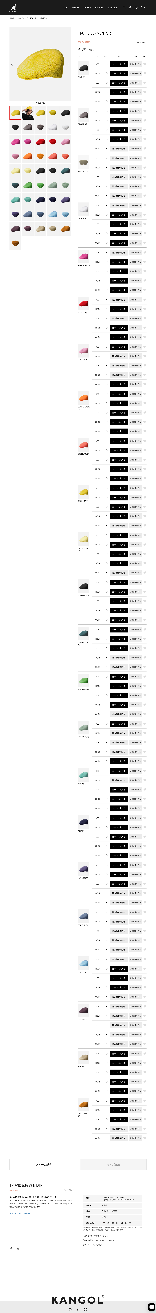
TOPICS (87, 7)
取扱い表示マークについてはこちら (97, 1240)
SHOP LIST (112, 7)
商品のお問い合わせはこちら (94, 1236)
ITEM (65, 7)
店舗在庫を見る (135, 64)
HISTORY (99, 7)
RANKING (76, 7)
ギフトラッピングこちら (93, 1245)
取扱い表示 (90, 1223)
